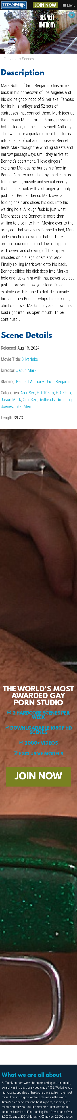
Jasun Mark (26, 370)
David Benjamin (58, 381)
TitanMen (23, 406)
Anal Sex (28, 392)
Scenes (7, 406)
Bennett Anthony (30, 381)
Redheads (47, 399)
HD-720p (63, 392)
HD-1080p (45, 392)
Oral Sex (30, 399)
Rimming (64, 399)
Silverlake (30, 359)
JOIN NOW (45, 5)
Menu (70, 5)
